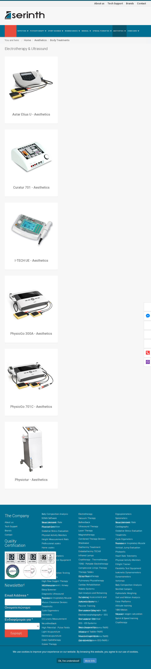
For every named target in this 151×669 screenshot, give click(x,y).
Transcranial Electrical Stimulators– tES (89, 619)
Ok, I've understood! (68, 660)
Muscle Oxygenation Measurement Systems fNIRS (93, 636)
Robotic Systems (86, 589)
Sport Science (54, 31)
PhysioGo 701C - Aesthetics (31, 407)
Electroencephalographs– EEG (93, 615)
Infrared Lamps (86, 555)
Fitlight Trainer (122, 564)
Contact (141, 3)
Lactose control (49, 564)
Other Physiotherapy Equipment (88, 576)
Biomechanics (71, 31)
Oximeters (47, 615)
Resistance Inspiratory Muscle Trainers (57, 598)
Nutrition (22, 31)
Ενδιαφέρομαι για (19, 619)
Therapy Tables (86, 572)
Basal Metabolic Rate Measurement (52, 522)
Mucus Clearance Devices (54, 602)
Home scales (48, 547)
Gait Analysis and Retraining (92, 593)
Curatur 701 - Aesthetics (31, 187)
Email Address (16, 595)
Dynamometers (123, 576)
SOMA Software (49, 518)
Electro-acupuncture (51, 636)
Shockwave (83, 543)
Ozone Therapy (49, 644)
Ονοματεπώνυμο (17, 607)
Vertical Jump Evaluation (127, 547)
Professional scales (51, 543)
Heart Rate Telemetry (126, 556)
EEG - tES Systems (87, 623)
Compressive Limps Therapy (92, 568)
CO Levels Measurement (54, 619)
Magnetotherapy (86, 535)
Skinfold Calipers (123, 589)
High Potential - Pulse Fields (56, 627)
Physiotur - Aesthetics (31, 480)
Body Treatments (59, 40)
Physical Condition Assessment (51, 526)
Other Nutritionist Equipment (56, 560)
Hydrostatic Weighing (125, 593)
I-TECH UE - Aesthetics (31, 260)
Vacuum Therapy (87, 518)
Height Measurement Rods (55, 539)
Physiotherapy (37, 31)
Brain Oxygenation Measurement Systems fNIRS (93, 627)
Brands (130, 3)
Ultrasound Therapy (88, 526)
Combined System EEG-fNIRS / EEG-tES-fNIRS (93, 640)
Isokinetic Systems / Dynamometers (88, 601)
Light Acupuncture (51, 631)
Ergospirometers (50, 577)
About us (99, 3)
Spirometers (48, 569)
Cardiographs (122, 526)
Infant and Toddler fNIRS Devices (90, 631)
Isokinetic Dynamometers (128, 572)
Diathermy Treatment (89, 547)
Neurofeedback (49, 623)
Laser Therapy (85, 530)
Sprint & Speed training (126, 618)
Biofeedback (84, 522)
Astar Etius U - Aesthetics (31, 114)
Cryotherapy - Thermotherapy (92, 559)
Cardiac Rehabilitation (89, 584)
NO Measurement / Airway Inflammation (55, 585)
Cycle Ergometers (50, 610)
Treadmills (47, 606)
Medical (85, 31)
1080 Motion (121, 610)
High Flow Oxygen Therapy (55, 581)
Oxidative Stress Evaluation (55, 531)
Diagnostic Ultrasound (53, 594)
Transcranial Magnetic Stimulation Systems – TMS (92, 610)
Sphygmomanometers (53, 556)
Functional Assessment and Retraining (92, 597)
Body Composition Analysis (55, 514)
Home (27, 40)
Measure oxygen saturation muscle (128, 614)
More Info (90, 660)
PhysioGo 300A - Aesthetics (31, 333)
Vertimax (119, 581)
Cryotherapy (121, 622)
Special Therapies (101, 31)
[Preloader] (31, 83)
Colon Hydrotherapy (51, 640)
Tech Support (115, 3)
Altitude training (123, 605)
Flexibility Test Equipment (128, 568)
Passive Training (86, 606)
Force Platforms (123, 601)
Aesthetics (118, 31)
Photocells (120, 552)
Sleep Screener (49, 589)
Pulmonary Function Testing (56, 573)
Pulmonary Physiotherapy (91, 580)
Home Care (132, 31)
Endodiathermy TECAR (89, 551)
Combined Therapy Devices (92, 539)
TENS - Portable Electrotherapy (93, 564)
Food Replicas (48, 552)
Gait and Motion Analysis (127, 597)
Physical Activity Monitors (54, 535)
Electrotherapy (85, 514)
